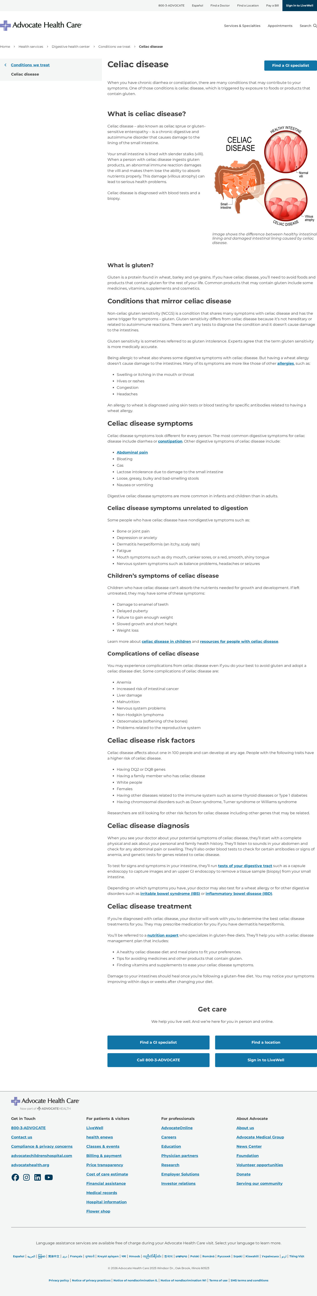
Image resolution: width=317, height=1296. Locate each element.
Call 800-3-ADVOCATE (158, 1060)
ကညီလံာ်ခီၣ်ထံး (152, 1256)
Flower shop (98, 1211)
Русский (223, 1256)
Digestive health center (71, 46)
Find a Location (248, 5)
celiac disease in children (166, 641)
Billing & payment (104, 1155)
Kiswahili (252, 1256)
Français (76, 1256)
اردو (284, 1256)
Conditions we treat (114, 46)
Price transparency (104, 1165)
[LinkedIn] (37, 1178)
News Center (249, 1146)
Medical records (101, 1193)
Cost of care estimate (107, 1174)
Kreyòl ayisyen (108, 1256)
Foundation (247, 1155)
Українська (270, 1256)
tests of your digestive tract (245, 866)
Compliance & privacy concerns (42, 1146)
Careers (168, 1137)
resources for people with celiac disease (239, 641)
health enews (99, 1137)
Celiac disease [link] (151, 46)
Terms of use (218, 1280)
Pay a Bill (272, 5)
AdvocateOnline (177, 1128)
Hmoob (134, 1256)
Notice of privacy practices (91, 1280)
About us (245, 1128)
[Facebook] (15, 1178)
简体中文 (53, 1256)
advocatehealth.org (30, 1165)
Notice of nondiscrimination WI (183, 1280)
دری (64, 1256)
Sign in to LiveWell (299, 5)
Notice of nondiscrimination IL (135, 1280)
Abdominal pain (132, 452)
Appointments (280, 26)
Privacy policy (59, 1280)
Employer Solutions (180, 1174)
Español (197, 5)
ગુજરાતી (89, 1256)
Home (5, 46)
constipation (170, 441)
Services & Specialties (242, 26)
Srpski (238, 1256)
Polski (194, 1256)
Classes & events (103, 1146)
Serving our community (259, 1183)
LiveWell (94, 1128)
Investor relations (178, 1183)
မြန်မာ (41, 1256)
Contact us (21, 1137)
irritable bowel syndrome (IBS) (170, 893)
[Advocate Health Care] (42, 25)
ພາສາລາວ (181, 1256)
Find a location (266, 1042)
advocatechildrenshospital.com (41, 1155)
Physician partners (179, 1155)
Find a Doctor (220, 5)
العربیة (31, 1256)
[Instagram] (26, 1178)
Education (171, 1146)
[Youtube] (48, 1178)
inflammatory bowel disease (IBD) (239, 893)
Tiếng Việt (296, 1256)
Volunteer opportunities (259, 1165)
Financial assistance (106, 1183)
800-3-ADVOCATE (171, 5)
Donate (243, 1174)
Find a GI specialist (290, 65)
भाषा (124, 1256)
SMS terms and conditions (249, 1280)
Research (170, 1165)
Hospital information (106, 1202)
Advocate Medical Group (260, 1137)
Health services (31, 46)
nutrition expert (162, 935)
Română (208, 1256)
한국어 (168, 1256)
